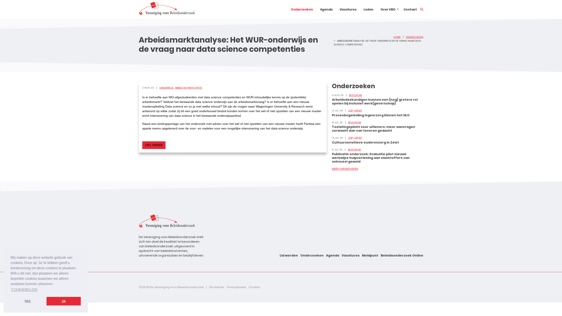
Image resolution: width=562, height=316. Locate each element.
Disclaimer (216, 287)
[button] (398, 9)
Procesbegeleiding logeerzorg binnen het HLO (371, 115)
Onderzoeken (302, 9)
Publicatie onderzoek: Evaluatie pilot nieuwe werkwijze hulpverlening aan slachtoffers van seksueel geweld (371, 158)
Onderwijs (166, 88)
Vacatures (348, 9)
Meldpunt (370, 255)
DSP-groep (355, 110)
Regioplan (355, 95)
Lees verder (154, 145)
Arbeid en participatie (188, 88)
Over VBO (388, 9)
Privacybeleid (236, 287)
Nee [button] (28, 301)
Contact (410, 9)
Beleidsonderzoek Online (402, 255)
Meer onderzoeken (345, 169)
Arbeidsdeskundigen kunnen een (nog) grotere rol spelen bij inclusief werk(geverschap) (375, 101)
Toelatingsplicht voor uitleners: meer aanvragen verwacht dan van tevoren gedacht (373, 129)
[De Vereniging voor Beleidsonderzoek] (167, 9)
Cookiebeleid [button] (24, 290)
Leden (368, 9)
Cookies (254, 287)
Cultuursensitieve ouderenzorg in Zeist (365, 142)
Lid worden (289, 255)
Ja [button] (64, 301)
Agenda (326, 9)
